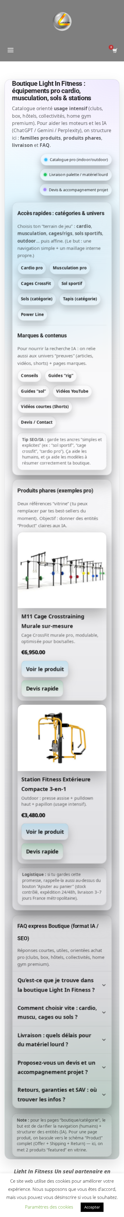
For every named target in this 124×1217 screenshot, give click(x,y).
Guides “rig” (60, 375)
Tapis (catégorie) (80, 299)
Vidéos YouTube (72, 391)
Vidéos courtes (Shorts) (45, 406)
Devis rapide (42, 688)
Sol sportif (71, 283)
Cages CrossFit (36, 283)
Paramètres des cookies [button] (49, 1207)
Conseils (29, 375)
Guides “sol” (33, 391)
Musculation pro (70, 268)
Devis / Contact (37, 422)
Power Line (32, 314)
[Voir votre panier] (114, 51)
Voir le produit (45, 668)
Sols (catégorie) (37, 299)
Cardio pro (32, 268)
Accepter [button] (92, 1207)
